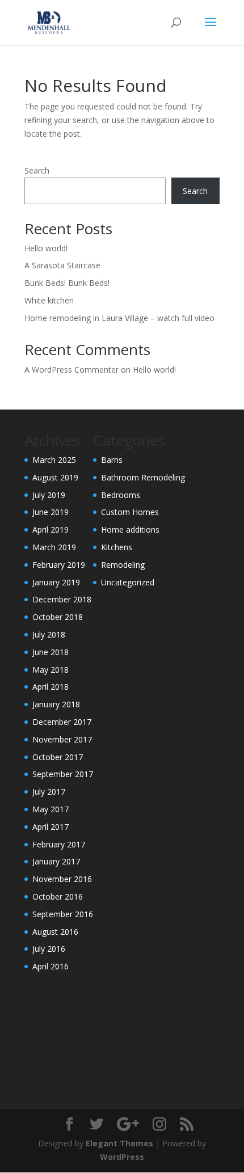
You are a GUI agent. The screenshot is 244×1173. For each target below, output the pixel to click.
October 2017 (57, 757)
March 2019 (54, 547)
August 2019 (55, 477)
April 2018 (50, 686)
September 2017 (62, 774)
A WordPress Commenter (71, 369)
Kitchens (116, 547)
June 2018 (50, 652)
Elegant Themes (119, 1143)
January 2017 (56, 861)
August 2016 (55, 931)
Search (36, 170)
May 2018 (50, 669)
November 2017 (62, 739)
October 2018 (57, 616)
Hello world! (46, 248)
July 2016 (48, 948)
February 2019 (58, 564)
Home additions (130, 529)
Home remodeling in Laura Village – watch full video (119, 318)
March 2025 (54, 459)
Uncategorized (127, 582)
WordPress (122, 1156)
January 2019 (56, 582)
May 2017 (50, 809)
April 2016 (50, 966)
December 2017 (61, 721)
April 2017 (50, 826)
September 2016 (62, 914)
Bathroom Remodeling (143, 477)
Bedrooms (120, 495)
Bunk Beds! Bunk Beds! (67, 282)
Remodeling (123, 564)
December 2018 (61, 599)
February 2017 (58, 844)
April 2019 (50, 529)
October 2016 (57, 896)
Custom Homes (130, 512)
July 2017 (48, 791)
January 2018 (56, 704)
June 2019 (50, 512)
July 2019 (48, 495)
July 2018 (48, 634)
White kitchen (49, 300)
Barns (112, 459)
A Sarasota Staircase (62, 265)
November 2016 (62, 879)
